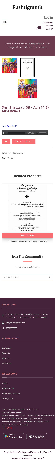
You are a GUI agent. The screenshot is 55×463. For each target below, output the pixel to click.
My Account (48, 22)
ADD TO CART (27, 235)
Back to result (24, 141)
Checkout (49, 26)
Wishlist (49, 29)
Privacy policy (37, 452)
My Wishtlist (7, 363)
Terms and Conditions (11, 393)
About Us (6, 353)
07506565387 (11, 328)
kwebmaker (39, 458)
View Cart (6, 358)
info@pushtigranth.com (16, 323)
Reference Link (8, 388)
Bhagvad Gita (36, 43)
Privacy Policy (7, 399)
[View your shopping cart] (37, 29)
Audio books (20, 43)
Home (8, 43)
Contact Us (6, 348)
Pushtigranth (24, 452)
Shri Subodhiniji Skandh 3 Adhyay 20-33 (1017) (28, 242)
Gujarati (11, 158)
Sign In (5, 383)
